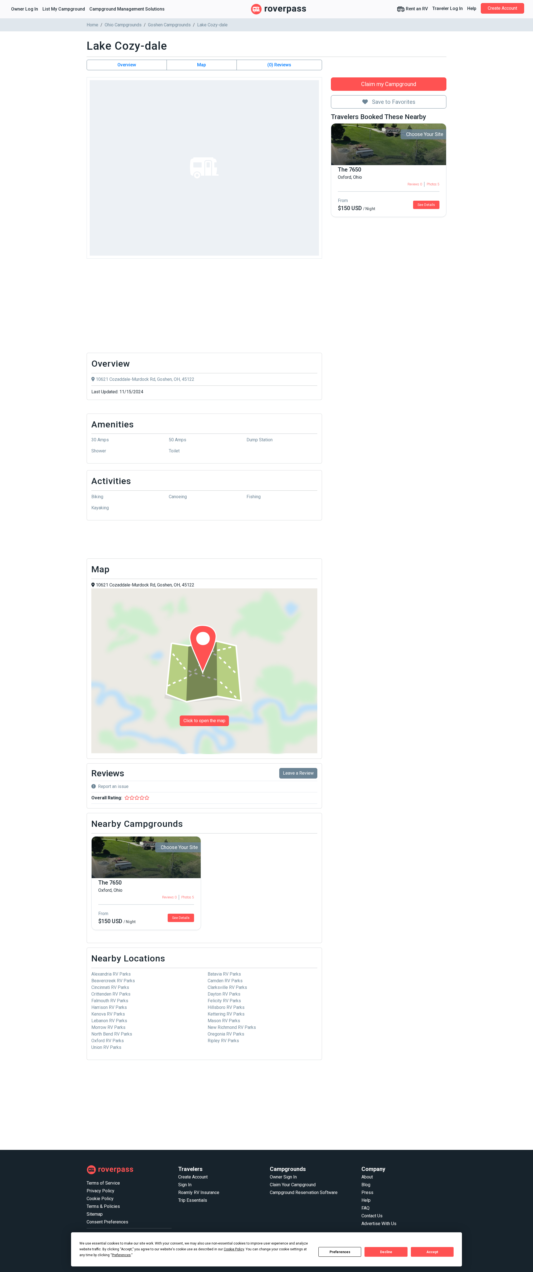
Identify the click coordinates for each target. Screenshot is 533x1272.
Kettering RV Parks (226, 1014)
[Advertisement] (204, 307)
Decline (386, 1252)
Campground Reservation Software (304, 1192)
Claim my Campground (388, 84)
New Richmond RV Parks (232, 1027)
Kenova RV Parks (108, 1014)
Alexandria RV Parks (111, 974)
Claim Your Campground (293, 1184)
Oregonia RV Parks (226, 1034)
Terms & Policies (103, 1206)
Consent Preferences (107, 1222)
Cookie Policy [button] (234, 1249)
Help (471, 8)
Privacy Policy (100, 1190)
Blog (365, 1184)
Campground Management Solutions (127, 9)
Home (92, 24)
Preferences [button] (121, 1255)
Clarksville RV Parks (227, 987)
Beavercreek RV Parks (113, 980)
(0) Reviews (279, 64)
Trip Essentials (192, 1200)
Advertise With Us (378, 1223)
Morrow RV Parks (108, 1027)
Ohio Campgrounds (123, 24)
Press (367, 1192)
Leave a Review (298, 773)
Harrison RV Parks (109, 1007)
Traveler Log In (447, 8)
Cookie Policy (100, 1198)
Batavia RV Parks (224, 974)
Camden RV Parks (225, 980)
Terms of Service (103, 1183)
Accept (432, 1252)
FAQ (365, 1208)
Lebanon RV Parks (109, 1020)
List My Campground (63, 9)
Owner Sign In (283, 1177)
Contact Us (372, 1215)
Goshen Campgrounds (169, 24)
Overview (126, 64)
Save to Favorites (393, 102)
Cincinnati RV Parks (110, 987)
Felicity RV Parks (224, 1000)
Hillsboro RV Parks (226, 1007)
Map (201, 64)
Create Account (502, 8)
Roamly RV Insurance (198, 1192)
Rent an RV (416, 8)
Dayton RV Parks (224, 994)
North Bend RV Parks (111, 1034)
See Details (426, 205)
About (367, 1177)
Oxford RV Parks (107, 1040)
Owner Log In (24, 9)
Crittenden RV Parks (110, 994)
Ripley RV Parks (223, 1040)
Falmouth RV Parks (109, 1000)
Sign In (185, 1184)
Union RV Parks (106, 1047)
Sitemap (95, 1214)
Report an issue (113, 786)
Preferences (340, 1252)
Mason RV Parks (224, 1020)
